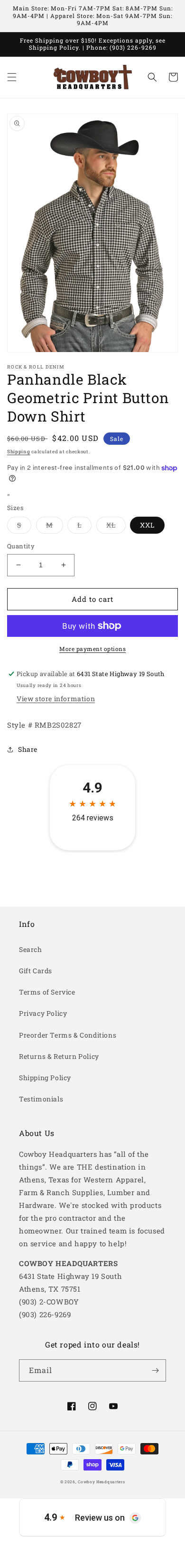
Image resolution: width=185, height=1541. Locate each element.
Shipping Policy (45, 1077)
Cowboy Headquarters (101, 1481)
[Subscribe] (155, 1370)
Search (30, 949)
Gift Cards (35, 970)
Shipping (18, 452)
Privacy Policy (43, 1013)
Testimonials (41, 1098)
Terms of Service (47, 991)
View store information (56, 698)
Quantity (21, 546)
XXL (147, 524)
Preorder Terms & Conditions (67, 1034)
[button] (11, 77)
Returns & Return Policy (59, 1056)
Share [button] (27, 749)
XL (116, 527)
